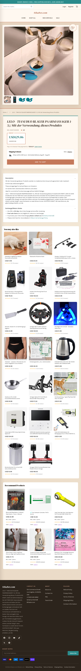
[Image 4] (29, 99)
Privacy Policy (67, 593)
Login (64, 6)
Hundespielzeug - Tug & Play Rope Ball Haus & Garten (65, 397)
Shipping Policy (68, 600)
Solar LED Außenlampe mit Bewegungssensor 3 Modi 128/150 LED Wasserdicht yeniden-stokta (65, 433)
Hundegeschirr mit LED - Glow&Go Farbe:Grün (64, 327)
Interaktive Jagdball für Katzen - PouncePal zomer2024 (13, 257)
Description (9, 178)
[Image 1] (7, 99)
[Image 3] (22, 99)
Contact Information (70, 604)
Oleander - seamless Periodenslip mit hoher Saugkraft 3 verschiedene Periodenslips (15, 362)
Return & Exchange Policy (39, 218)
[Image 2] (14, 99)
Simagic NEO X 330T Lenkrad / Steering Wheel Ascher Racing (38, 327)
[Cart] (77, 6)
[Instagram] (9, 638)
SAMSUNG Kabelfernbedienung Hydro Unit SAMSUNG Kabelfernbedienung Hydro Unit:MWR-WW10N (40, 433)
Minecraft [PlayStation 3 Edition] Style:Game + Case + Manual (14, 513)
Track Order (49, 600)
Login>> (11, 524)
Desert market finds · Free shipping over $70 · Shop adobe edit (40, 2)
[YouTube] (14, 638)
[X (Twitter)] (4, 643)
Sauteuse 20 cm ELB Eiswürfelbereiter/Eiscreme (12, 397)
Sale (57, 18)
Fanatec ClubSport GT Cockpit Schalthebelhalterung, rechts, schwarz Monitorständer (65, 257)
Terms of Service (68, 597)
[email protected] (48, 216)
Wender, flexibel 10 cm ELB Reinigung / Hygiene (15, 327)
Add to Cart (40, 162)
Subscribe (73, 653)
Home (23, 18)
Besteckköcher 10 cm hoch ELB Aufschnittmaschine (13, 468)
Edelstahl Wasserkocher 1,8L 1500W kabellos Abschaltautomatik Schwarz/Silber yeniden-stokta (65, 362)
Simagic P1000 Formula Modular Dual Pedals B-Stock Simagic (40, 468)
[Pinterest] (9, 643)
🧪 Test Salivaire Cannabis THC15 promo (39, 513)
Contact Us (48, 593)
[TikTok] (19, 638)
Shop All (32, 18)
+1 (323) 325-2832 (32, 597)
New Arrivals (48, 18)
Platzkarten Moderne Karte (37, 256)
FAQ (46, 597)
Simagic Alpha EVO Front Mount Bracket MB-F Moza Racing (38, 397)
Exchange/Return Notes (13, 208)
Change (69, 152)
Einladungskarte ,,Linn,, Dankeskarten (40, 362)
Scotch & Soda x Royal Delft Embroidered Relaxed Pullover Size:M (40, 553)
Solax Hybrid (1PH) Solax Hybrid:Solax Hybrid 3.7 (15, 432)
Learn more (38, 146)
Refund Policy (67, 589)
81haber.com (40, 12)
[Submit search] (31, 6)
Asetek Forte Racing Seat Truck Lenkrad (38, 292)
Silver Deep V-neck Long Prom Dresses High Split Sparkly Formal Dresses (15, 553)
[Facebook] (4, 638)
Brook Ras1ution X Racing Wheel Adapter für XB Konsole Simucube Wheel (14, 292)
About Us (48, 589)
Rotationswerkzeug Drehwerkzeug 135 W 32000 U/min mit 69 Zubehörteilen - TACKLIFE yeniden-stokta (65, 292)
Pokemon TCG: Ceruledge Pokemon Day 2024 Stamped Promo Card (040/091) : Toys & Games (64, 553)
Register (70, 6)
